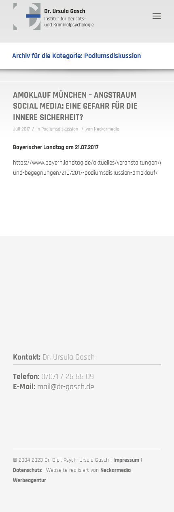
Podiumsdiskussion (59, 129)
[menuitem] (157, 16)
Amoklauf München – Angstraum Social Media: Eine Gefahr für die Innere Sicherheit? (75, 106)
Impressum (126, 460)
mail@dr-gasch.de (65, 386)
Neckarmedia (106, 129)
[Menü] (157, 16)
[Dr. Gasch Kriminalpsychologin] (72, 16)
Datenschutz (27, 470)
